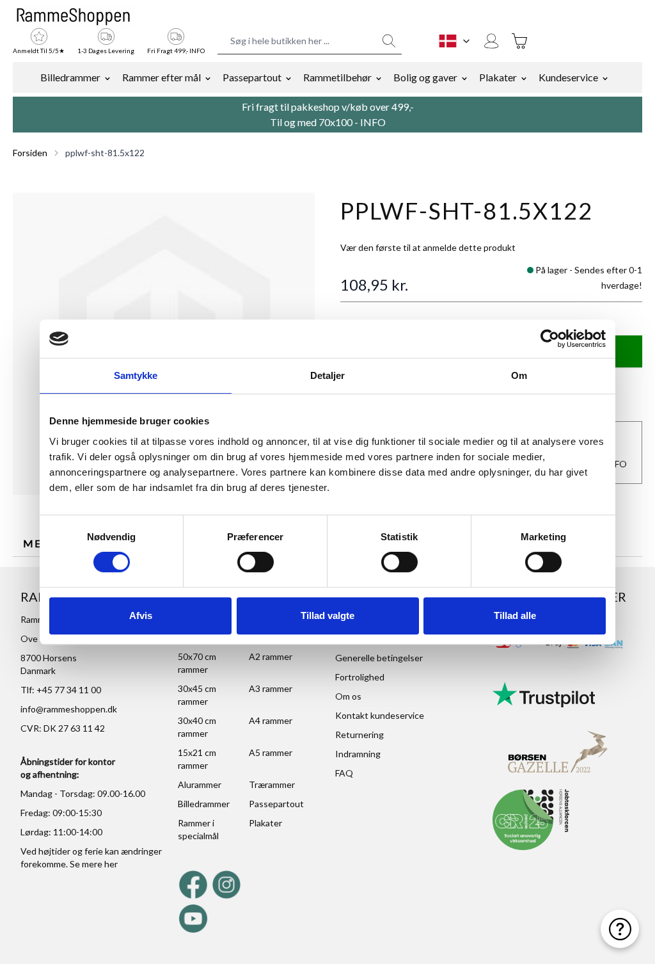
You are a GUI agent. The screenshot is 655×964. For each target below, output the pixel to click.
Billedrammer (70, 77)
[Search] (389, 41)
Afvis (140, 615)
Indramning (358, 753)
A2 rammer (270, 656)
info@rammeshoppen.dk (68, 708)
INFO (373, 122)
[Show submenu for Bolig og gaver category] (464, 77)
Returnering (359, 734)
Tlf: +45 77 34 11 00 (60, 689)
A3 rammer (270, 688)
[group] (428, 247)
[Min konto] (491, 41)
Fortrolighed (359, 676)
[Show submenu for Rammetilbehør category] (378, 77)
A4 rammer (270, 720)
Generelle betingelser (379, 657)
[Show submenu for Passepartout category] (288, 77)
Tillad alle (515, 615)
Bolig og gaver (425, 77)
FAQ (344, 772)
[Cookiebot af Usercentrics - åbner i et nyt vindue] (550, 338)
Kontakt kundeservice (379, 715)
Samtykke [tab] (136, 375)
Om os (348, 696)
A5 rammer (270, 752)
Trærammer (272, 784)
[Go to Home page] (73, 16)
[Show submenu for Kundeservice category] (605, 77)
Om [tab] (519, 375)
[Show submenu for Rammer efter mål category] (207, 77)
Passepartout (252, 77)
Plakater (498, 77)
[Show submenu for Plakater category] (523, 77)
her (111, 863)
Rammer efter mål (161, 77)
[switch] (255, 562)
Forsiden (30, 152)
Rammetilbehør (337, 77)
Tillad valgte (327, 615)
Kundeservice (568, 77)
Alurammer (199, 784)
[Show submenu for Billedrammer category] (107, 77)
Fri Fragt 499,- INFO (176, 50)
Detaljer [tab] (327, 375)
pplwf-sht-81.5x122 (105, 152)
